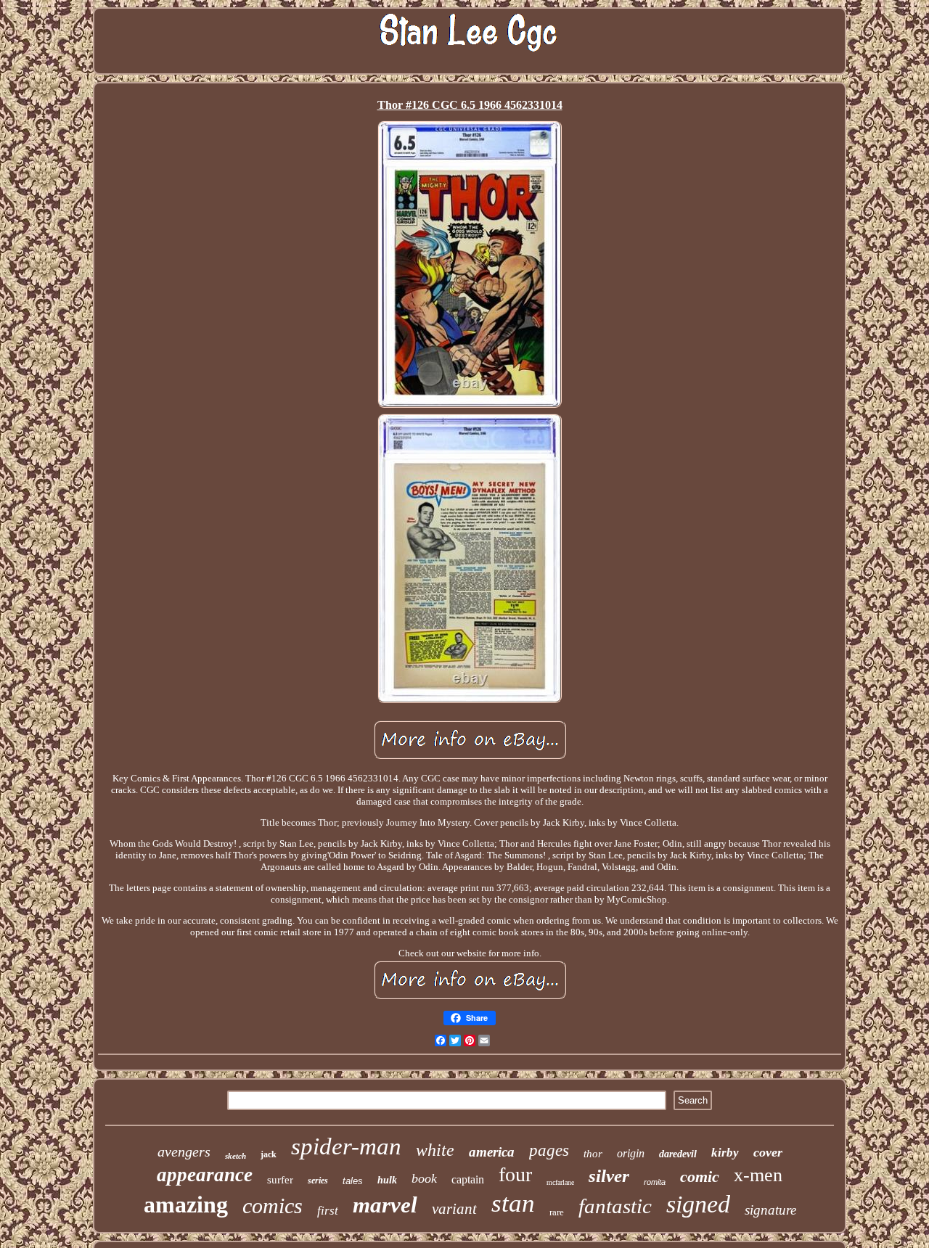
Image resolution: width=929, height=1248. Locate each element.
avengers (183, 1151)
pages (549, 1150)
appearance (205, 1175)
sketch (235, 1155)
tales (353, 1180)
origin (630, 1153)
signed (698, 1204)
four (515, 1174)
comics (272, 1206)
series (318, 1180)
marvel (385, 1205)
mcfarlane (560, 1182)
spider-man (346, 1146)
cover (767, 1152)
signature (770, 1210)
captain (467, 1179)
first (327, 1211)
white (435, 1150)
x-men (758, 1175)
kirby (725, 1152)
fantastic (615, 1206)
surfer (280, 1180)
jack (269, 1154)
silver (609, 1176)
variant (454, 1209)
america (492, 1151)
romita (655, 1182)
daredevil (678, 1154)
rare (556, 1212)
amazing (186, 1204)
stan (513, 1203)
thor (593, 1153)
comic (699, 1176)
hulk (387, 1180)
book (424, 1178)
